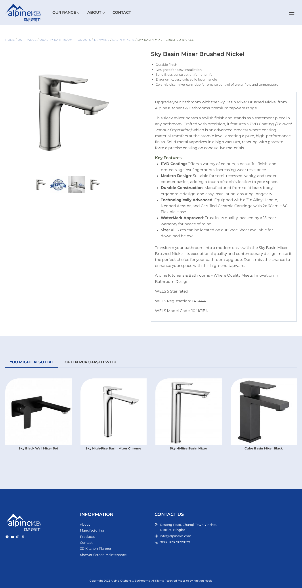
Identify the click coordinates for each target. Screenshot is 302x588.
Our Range (27, 39)
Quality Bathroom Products (65, 39)
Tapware (101, 39)
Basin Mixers (123, 39)
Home (10, 39)
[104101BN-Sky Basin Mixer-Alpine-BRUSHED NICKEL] (67, 111)
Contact (122, 12)
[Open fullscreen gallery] (124, 170)
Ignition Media (202, 580)
